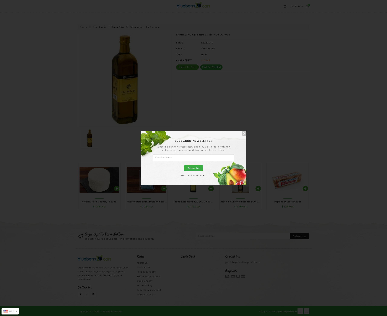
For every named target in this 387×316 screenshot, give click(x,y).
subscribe (193, 168)
